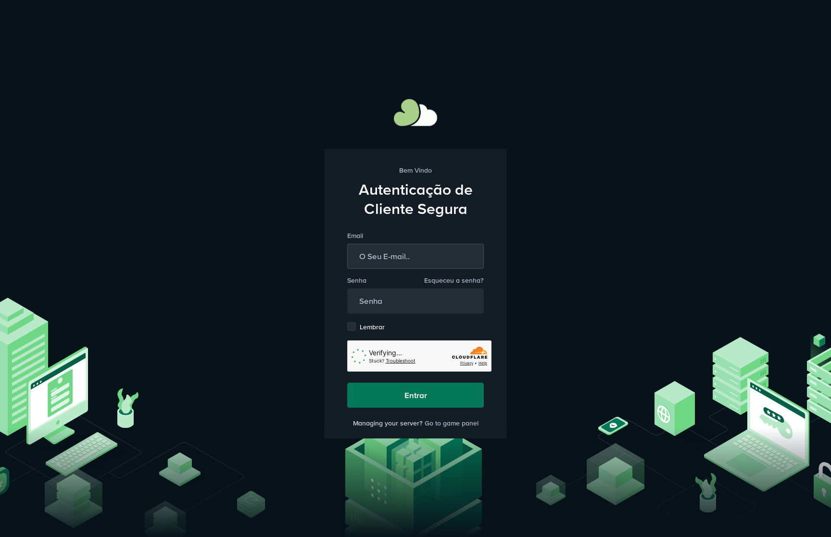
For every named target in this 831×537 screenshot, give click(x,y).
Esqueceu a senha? (454, 280)
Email (355, 235)
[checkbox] (351, 326)
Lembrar (372, 327)
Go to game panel (451, 423)
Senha (356, 280)
